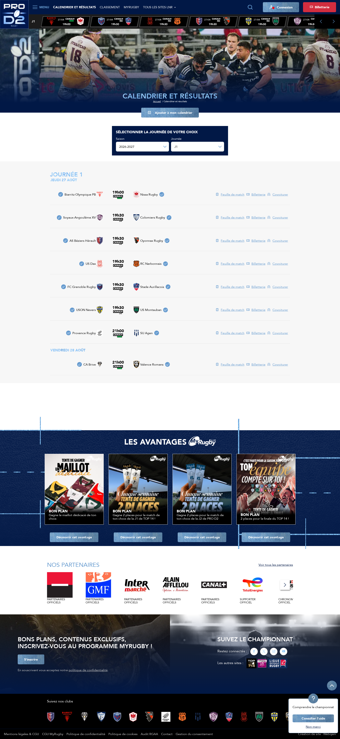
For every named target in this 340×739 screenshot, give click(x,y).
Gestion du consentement (194, 734)
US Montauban (151, 310)
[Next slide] (333, 21)
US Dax (91, 263)
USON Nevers (86, 310)
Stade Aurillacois (152, 287)
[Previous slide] (320, 21)
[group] (65, 21)
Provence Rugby (84, 333)
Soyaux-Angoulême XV (79, 217)
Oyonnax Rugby (151, 240)
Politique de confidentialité (86, 734)
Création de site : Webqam (317, 734)
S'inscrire (31, 659)
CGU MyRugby (52, 734)
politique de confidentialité (88, 670)
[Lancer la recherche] (250, 7)
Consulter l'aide (313, 718)
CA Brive (89, 364)
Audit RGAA (149, 734)
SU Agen (146, 333)
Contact (167, 734)
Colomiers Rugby (152, 217)
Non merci (313, 726)
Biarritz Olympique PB (80, 194)
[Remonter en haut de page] (332, 685)
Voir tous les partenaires (276, 564)
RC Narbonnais (151, 263)
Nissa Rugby (149, 194)
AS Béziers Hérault (82, 240)
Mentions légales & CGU (21, 734)
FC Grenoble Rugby (81, 287)
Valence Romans (152, 364)
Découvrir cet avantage (74, 537)
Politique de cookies (123, 734)
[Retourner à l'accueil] (14, 14)
